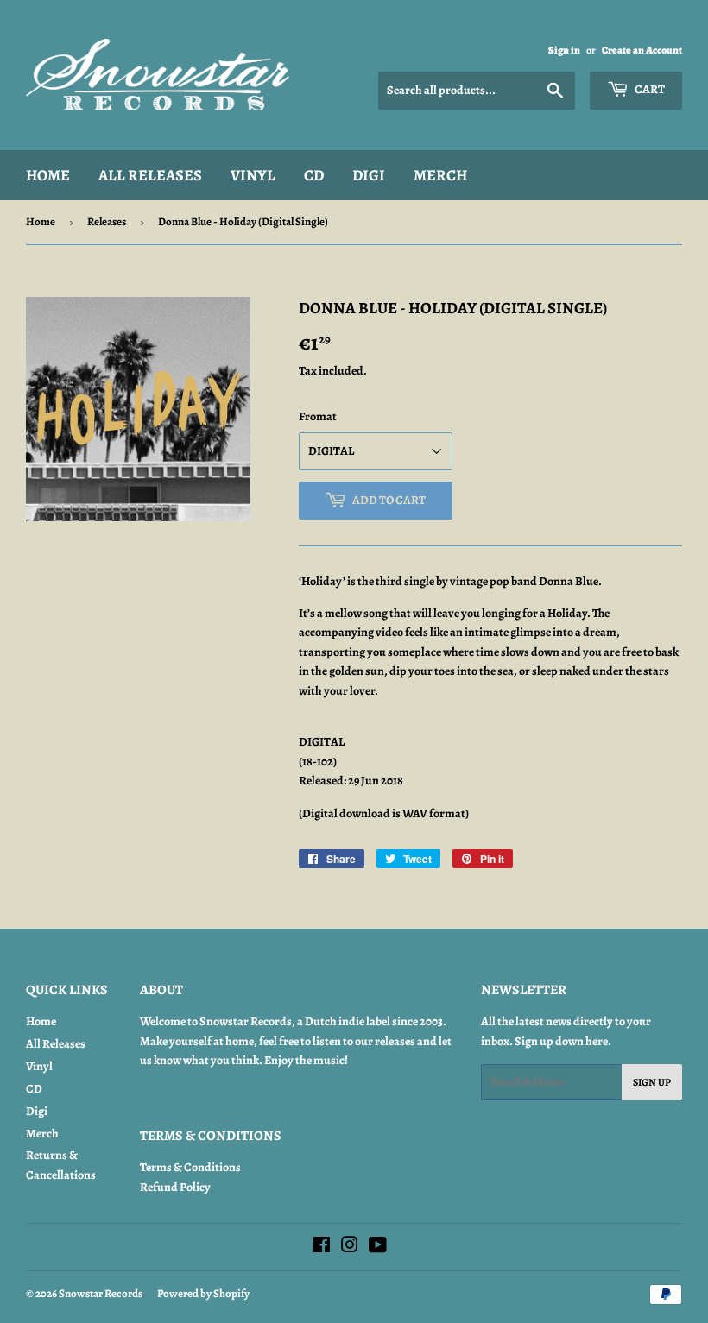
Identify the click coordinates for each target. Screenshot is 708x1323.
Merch (440, 175)
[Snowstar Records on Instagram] (349, 1247)
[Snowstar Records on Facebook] (322, 1247)
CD (314, 175)
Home (48, 175)
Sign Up (652, 1082)
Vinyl (253, 175)
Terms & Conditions (190, 1167)
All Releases (150, 175)
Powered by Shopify (203, 1293)
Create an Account (642, 50)
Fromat (318, 416)
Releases (106, 221)
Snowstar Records (100, 1293)
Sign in (564, 50)
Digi (368, 175)
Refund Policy (175, 1187)
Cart (649, 89)
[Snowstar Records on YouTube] (378, 1247)
